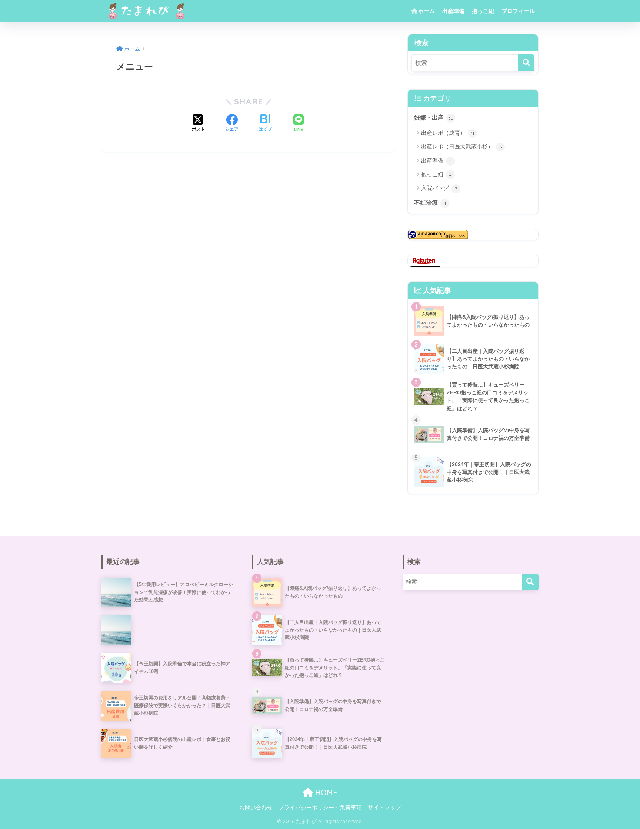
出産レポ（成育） (447, 133)
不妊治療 (430, 203)
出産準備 (453, 11)
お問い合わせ (256, 807)
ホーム (426, 11)
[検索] (526, 62)
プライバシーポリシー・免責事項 (320, 807)
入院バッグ (439, 188)
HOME (325, 792)
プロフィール (518, 11)
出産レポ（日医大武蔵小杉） (461, 146)
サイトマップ (384, 807)
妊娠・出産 (433, 117)
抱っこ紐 (483, 11)
